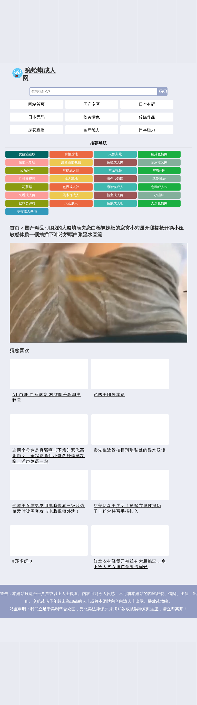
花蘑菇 (27, 187)
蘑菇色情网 (159, 154)
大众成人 (71, 203)
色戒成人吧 (115, 203)
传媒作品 (147, 117)
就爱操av (159, 179)
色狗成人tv (159, 187)
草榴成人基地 (27, 211)
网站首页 (36, 104)
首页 (14, 227)
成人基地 (71, 179)
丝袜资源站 (27, 203)
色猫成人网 (115, 162)
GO (163, 91)
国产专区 (91, 104)
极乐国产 (27, 170)
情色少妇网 (115, 179)
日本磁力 (147, 130)
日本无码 (36, 117)
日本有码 (147, 104)
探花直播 (36, 130)
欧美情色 (91, 117)
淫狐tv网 (159, 170)
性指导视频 (27, 179)
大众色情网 (159, 203)
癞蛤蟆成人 (115, 187)
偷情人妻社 (27, 162)
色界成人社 (71, 187)
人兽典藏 (115, 154)
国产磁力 (91, 130)
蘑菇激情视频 (71, 162)
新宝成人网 (115, 195)
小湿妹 (159, 195)
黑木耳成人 (71, 195)
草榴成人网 (71, 170)
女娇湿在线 (27, 154)
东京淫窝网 (159, 162)
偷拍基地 (71, 154)
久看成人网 (27, 195)
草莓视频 (115, 170)
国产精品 (34, 227)
